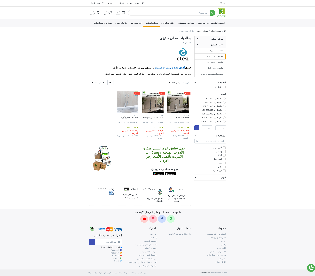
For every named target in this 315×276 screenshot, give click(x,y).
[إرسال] (92, 242)
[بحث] (212, 13)
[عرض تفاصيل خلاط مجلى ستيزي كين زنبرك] (153, 102)
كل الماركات (139, 3)
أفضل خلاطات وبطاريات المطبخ (170, 68)
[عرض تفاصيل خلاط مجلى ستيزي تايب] (178, 102)
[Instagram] (153, 219)
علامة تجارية (221, 135)
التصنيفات (222, 82)
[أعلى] (225, 31)
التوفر (223, 177)
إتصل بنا (130, 3)
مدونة (110, 3)
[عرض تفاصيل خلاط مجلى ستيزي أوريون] (127, 102)
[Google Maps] (171, 219)
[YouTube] (144, 219)
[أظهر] (110, 82)
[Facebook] (162, 219)
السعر (223, 94)
